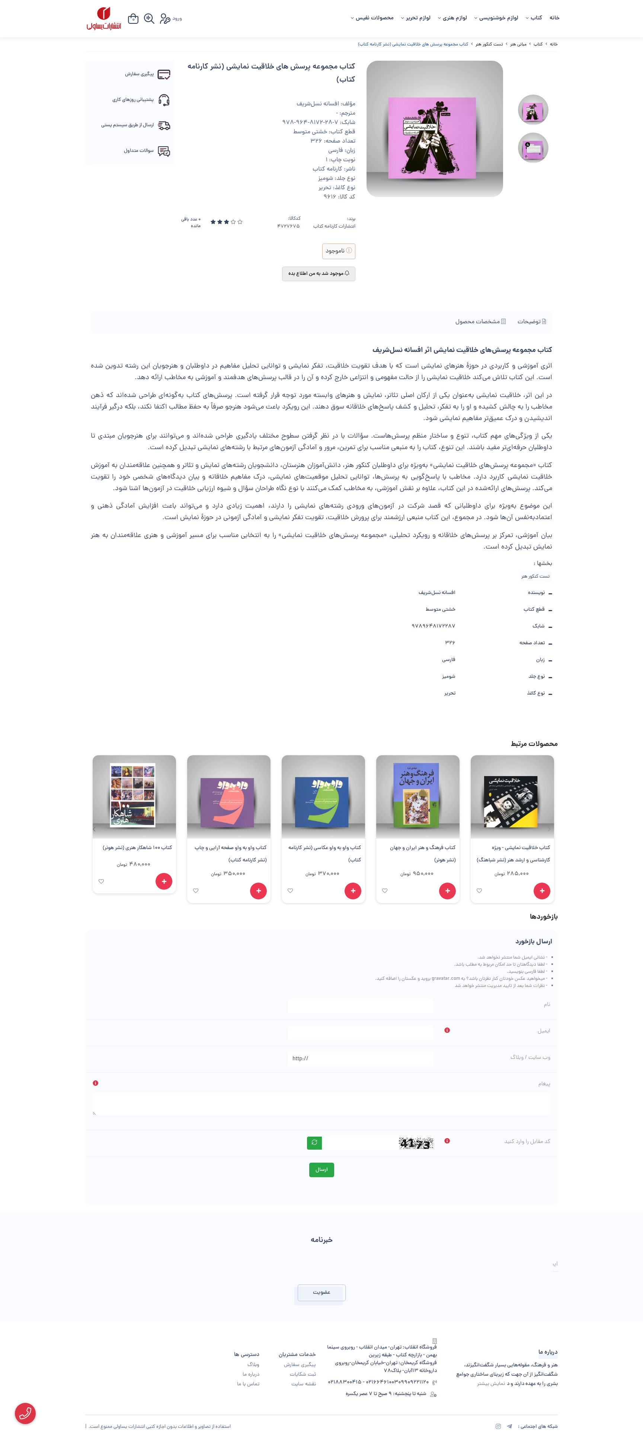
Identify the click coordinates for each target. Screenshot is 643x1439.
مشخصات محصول (478, 322)
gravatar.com (446, 978)
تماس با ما (248, 1384)
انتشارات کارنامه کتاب (334, 226)
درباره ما (251, 1375)
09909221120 (413, 1382)
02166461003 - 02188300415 (363, 1382)
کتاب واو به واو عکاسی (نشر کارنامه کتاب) (324, 854)
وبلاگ (253, 1365)
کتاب (536, 18)
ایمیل (544, 1031)
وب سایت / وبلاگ (530, 1058)
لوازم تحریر (418, 18)
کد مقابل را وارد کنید (527, 1142)
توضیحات (530, 322)
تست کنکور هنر (489, 44)
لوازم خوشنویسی (498, 18)
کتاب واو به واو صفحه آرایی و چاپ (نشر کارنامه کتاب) (231, 854)
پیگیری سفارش (300, 1365)
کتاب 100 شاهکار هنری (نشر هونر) (137, 848)
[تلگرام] (509, 1427)
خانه (555, 18)
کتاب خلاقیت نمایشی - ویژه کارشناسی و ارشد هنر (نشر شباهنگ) (513, 854)
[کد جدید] (314, 1143)
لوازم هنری (455, 18)
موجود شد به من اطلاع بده (316, 274)
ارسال (322, 1170)
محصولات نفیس (375, 18)
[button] (94, 829)
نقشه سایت (303, 1384)
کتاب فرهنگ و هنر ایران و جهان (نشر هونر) (423, 854)
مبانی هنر (518, 44)
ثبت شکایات (303, 1375)
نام (547, 1005)
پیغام (544, 1084)
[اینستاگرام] (498, 1427)
